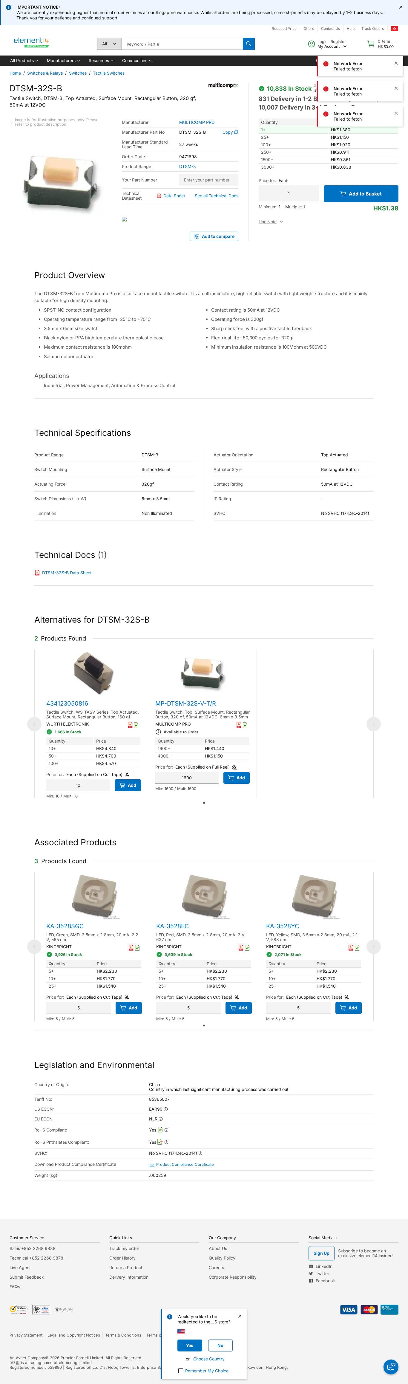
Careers (216, 1267)
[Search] (249, 44)
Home (15, 73)
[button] (23, 61)
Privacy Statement (26, 1335)
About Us (218, 1248)
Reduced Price (284, 28)
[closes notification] (401, 7)
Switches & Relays (45, 73)
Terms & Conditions (123, 1335)
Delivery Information (128, 1277)
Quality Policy (222, 1257)
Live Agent (20, 1267)
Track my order (124, 1248)
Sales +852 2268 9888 (33, 1248)
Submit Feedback (27, 1277)
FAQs (15, 1286)
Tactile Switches (109, 73)
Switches (78, 73)
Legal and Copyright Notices (73, 1335)
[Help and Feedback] (391, 1367)
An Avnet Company (27, 1357)
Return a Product (125, 1267)
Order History (122, 1257)
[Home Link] (32, 44)
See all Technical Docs (216, 195)
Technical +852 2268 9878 (36, 1257)
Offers (308, 28)
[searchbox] (182, 44)
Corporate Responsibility (233, 1277)
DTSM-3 (187, 166)
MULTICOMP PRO (197, 122)
